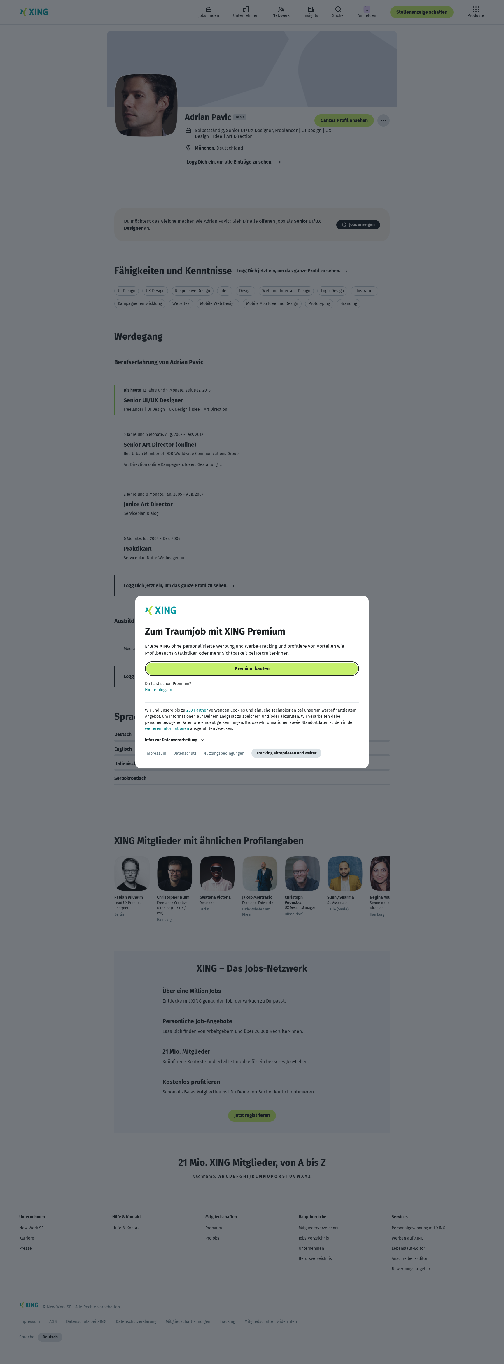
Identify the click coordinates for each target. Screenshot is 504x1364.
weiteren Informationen (167, 728)
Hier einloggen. (159, 689)
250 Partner (197, 710)
